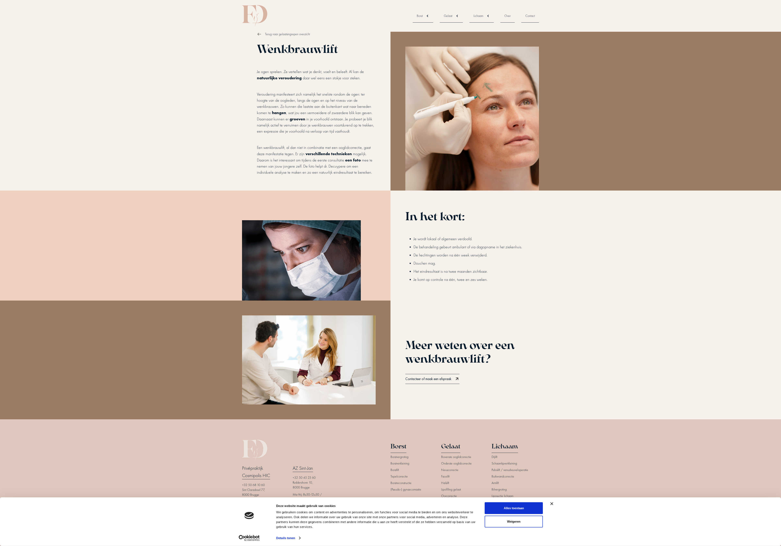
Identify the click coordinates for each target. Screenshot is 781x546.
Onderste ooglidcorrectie (456, 463)
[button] (423, 16)
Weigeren (513, 521)
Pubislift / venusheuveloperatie (510, 470)
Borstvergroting (399, 457)
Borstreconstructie (400, 483)
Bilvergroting (499, 489)
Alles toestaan (514, 508)
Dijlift (494, 457)
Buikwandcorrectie (503, 476)
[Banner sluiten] (551, 503)
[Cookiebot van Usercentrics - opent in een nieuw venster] (249, 538)
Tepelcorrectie (399, 476)
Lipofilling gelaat (451, 489)
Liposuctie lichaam (502, 496)
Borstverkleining (399, 463)
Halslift (445, 483)
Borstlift (394, 470)
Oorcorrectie (449, 496)
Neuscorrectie (449, 470)
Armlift (495, 483)
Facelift (445, 476)
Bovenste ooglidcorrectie (456, 457)
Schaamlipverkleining (504, 463)
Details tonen (285, 538)
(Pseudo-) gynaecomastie (405, 489)
